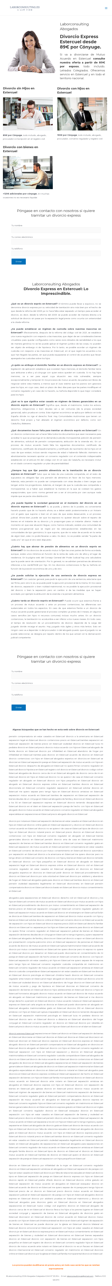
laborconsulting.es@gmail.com (80, 1276)
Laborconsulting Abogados (65, 8)
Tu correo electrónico (22, 237)
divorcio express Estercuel (21, 1033)
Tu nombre (17, 225)
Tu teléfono (17, 248)
